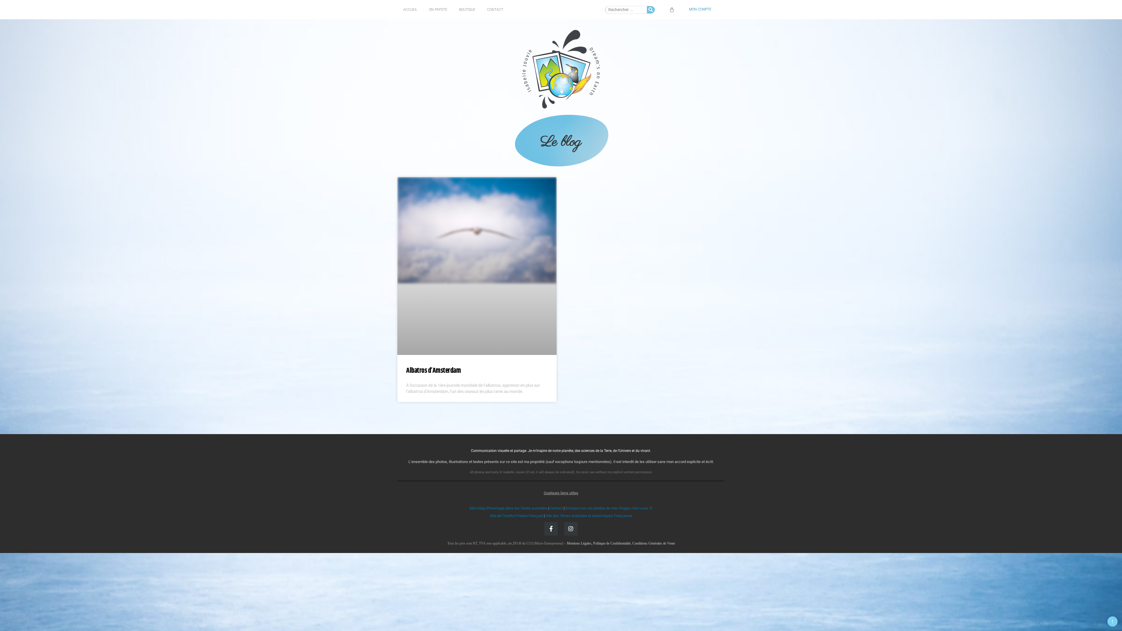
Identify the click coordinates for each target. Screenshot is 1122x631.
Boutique (467, 10)
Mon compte (700, 9)
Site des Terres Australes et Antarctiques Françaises (589, 516)
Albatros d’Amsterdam (433, 370)
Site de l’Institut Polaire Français (516, 516)
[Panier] (672, 10)
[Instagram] (571, 528)
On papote (438, 10)
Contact (495, 10)
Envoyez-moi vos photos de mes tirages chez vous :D (608, 508)
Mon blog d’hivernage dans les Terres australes (508, 508)
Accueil (410, 10)
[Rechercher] (651, 9)
